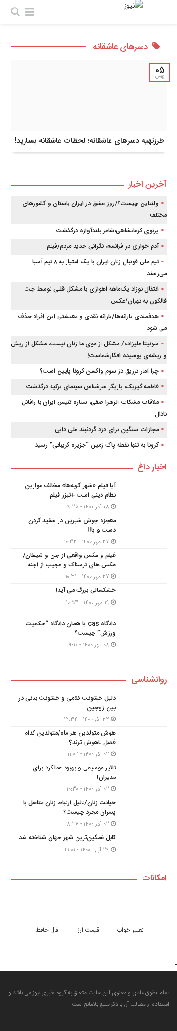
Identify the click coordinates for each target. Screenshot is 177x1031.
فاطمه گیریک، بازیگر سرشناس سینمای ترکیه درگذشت (92, 387)
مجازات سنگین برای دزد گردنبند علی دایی (107, 430)
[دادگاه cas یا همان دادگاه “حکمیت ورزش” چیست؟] (89, 633)
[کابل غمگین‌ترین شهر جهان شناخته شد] (89, 846)
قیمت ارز (88, 930)
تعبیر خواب (130, 930)
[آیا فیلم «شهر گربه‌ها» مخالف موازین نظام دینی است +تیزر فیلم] (89, 496)
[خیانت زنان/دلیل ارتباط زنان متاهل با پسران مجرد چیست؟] (89, 813)
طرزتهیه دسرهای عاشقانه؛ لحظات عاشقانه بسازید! (89, 141)
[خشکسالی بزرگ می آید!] (89, 600)
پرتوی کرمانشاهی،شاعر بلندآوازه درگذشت (107, 231)
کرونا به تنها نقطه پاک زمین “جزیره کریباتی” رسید (97, 445)
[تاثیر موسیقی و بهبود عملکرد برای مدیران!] (89, 778)
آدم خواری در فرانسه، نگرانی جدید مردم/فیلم (103, 246)
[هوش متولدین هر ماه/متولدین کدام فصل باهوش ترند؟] (89, 744)
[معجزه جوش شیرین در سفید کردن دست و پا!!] (89, 531)
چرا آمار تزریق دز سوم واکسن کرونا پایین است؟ (99, 371)
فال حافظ (47, 930)
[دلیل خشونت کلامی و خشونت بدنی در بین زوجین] (89, 709)
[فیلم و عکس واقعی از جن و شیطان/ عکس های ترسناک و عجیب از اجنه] (89, 566)
